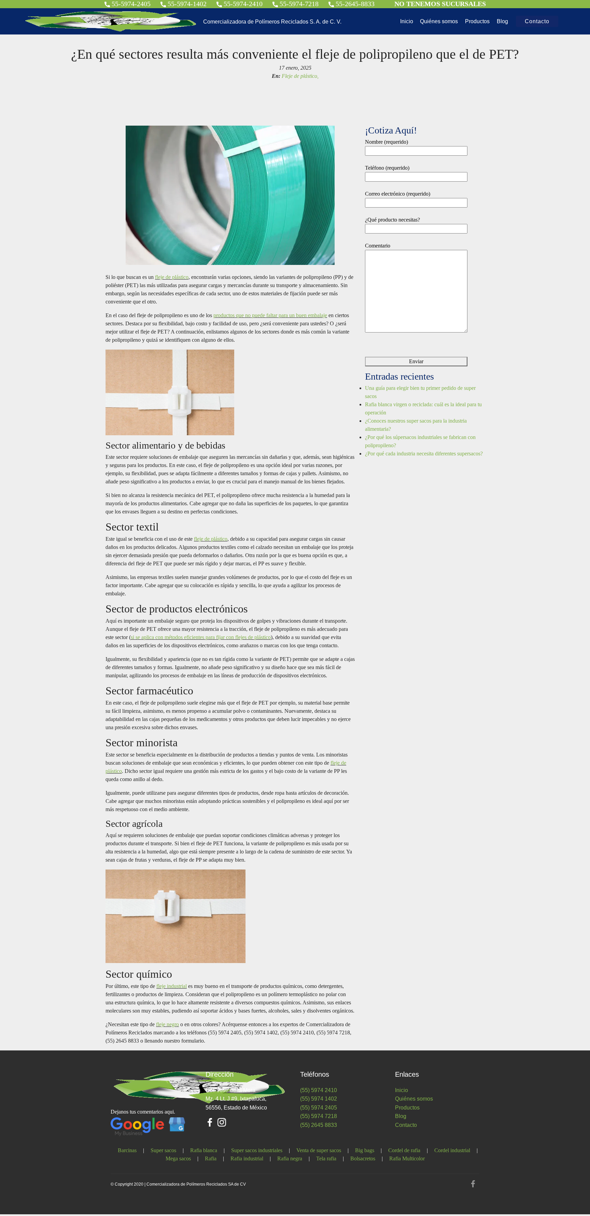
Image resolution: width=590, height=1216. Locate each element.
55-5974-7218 (298, 4)
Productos (477, 21)
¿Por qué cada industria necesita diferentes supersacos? (424, 453)
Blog (502, 21)
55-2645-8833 (354, 4)
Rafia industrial (246, 1158)
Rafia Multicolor (407, 1158)
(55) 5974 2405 (318, 1108)
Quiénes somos (439, 21)
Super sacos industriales (256, 1150)
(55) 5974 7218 (318, 1116)
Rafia (210, 1158)
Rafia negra (289, 1158)
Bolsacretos (362, 1158)
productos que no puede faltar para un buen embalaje (270, 315)
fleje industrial (171, 986)
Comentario (377, 246)
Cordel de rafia (404, 1150)
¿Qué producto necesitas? (392, 220)
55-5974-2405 (130, 4)
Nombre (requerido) (386, 142)
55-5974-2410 (242, 4)
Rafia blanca (203, 1150)
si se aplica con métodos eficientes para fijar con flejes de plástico (201, 637)
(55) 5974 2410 (318, 1090)
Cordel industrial (452, 1150)
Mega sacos (178, 1158)
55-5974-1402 (186, 4)
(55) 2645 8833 (318, 1125)
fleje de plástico (171, 277)
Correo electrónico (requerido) (397, 194)
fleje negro (167, 1024)
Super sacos (163, 1150)
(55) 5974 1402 (318, 1099)
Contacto (537, 21)
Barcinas (127, 1150)
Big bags (364, 1150)
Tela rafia (326, 1158)
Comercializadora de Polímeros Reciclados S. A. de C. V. (272, 22)
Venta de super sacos (318, 1150)
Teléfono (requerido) (387, 168)
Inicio (406, 21)
